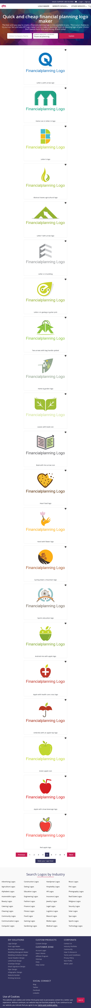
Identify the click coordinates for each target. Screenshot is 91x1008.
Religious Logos (75, 901)
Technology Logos (75, 926)
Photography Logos (76, 891)
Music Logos (73, 881)
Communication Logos (10, 921)
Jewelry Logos (51, 901)
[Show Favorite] (76, 2)
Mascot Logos (51, 916)
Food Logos (28, 916)
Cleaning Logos (7, 911)
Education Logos (30, 891)
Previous (21, 855)
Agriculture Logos (8, 886)
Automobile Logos (9, 896)
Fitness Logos (29, 911)
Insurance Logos (52, 896)
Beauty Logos (7, 901)
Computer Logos (8, 926)
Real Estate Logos (75, 896)
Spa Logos (72, 916)
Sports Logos (74, 921)
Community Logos (9, 916)
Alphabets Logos (8, 891)
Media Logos (51, 921)
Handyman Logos (53, 881)
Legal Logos (50, 906)
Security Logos (74, 906)
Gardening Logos (30, 926)
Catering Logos (7, 906)
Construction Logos (31, 881)
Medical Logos (51, 926)
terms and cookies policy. (48, 1005)
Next (71, 855)
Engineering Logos (31, 896)
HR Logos (50, 891)
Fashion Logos (29, 901)
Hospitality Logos (53, 886)
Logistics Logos (52, 911)
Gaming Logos (29, 921)
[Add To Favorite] (65, 49)
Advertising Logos (8, 881)
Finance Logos (29, 906)
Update (71, 36)
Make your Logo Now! (45, 861)
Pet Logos (72, 886)
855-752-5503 (69, 2)
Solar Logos (73, 911)
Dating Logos (29, 886)
